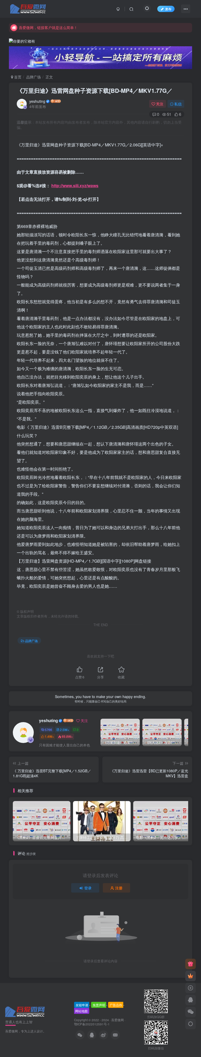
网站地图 (81, 1011)
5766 (48, 729)
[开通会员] (190, 976)
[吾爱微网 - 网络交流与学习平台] (25, 1011)
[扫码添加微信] (190, 1012)
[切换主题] (190, 1024)
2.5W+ (64, 729)
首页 (17, 76)
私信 (178, 103)
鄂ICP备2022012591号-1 (92, 1024)
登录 (88, 887)
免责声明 (99, 1005)
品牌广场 (33, 76)
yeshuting (37, 101)
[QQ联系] (190, 1000)
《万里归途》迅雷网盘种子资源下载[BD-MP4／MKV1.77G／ (94, 90)
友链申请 (82, 1005)
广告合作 (116, 1005)
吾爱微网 (117, 1020)
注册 (118, 887)
